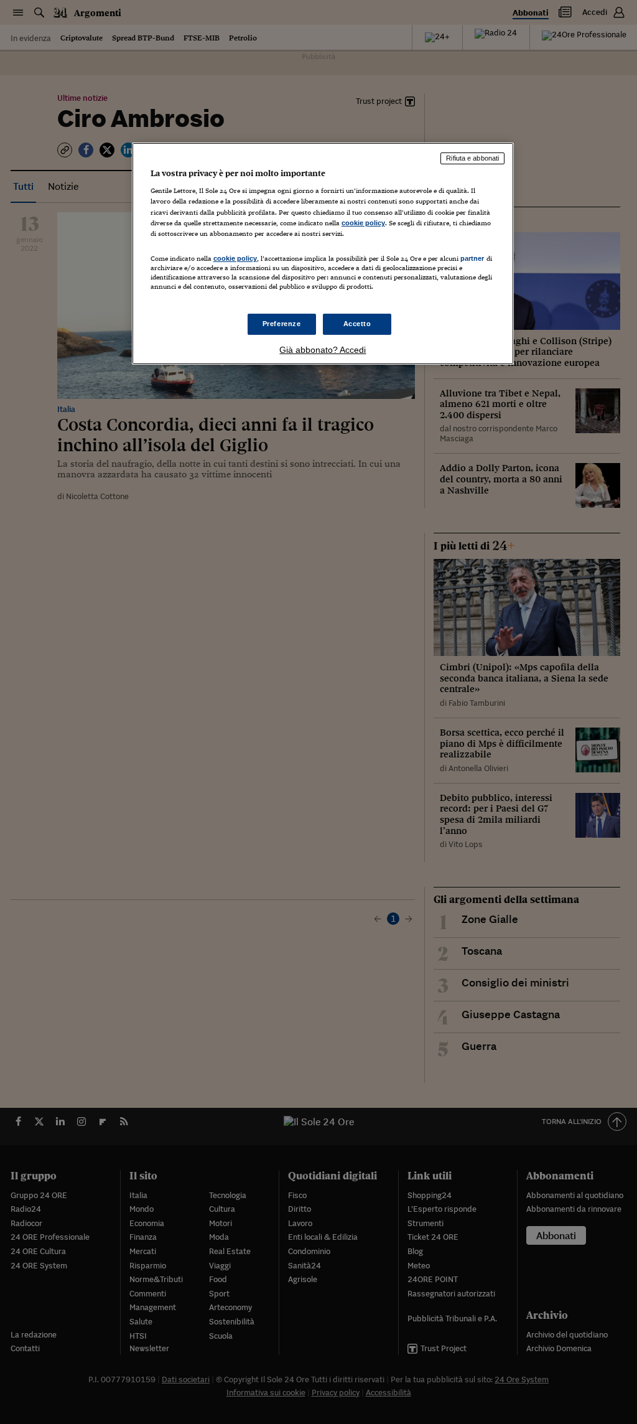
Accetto (357, 323)
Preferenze (282, 323)
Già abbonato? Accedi (322, 350)
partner (472, 258)
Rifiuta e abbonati (472, 158)
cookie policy (363, 223)
